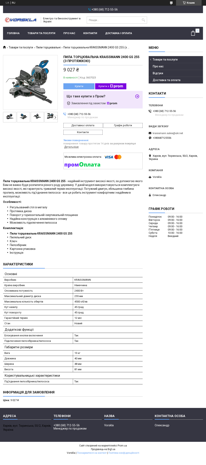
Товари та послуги (41, 33)
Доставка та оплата (166, 80)
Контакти (90, 33)
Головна (13, 33)
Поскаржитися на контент (92, 452)
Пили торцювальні (48, 47)
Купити (79, 86)
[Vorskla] (20, 20)
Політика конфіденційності (123, 452)
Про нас (69, 33)
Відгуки (158, 73)
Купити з (104, 86)
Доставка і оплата (118, 33)
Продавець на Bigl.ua (103, 449)
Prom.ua (122, 445)
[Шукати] (143, 20)
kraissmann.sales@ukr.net (168, 133)
